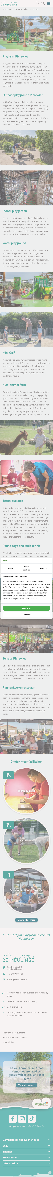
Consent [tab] (9, 568)
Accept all (26, 608)
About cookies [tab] (26, 568)
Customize (26, 615)
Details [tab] (43, 568)
